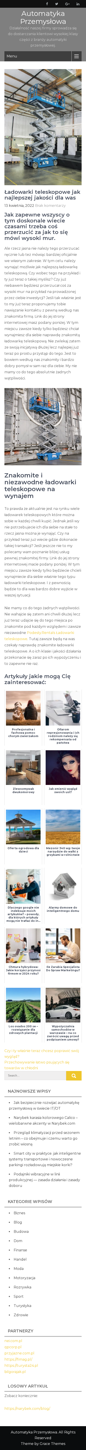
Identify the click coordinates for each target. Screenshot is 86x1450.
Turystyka (22, 1306)
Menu (12, 56)
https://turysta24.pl (21, 1365)
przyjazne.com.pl (19, 1353)
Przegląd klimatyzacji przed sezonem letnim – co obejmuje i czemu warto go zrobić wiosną (44, 1138)
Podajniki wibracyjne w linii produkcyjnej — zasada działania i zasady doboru (44, 1180)
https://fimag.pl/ (18, 1359)
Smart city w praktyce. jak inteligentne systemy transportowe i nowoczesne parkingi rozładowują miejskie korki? (45, 1159)
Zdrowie (21, 1315)
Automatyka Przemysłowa (43, 17)
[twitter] (55, 4)
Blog (18, 1222)
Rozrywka (22, 1287)
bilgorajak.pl (15, 1372)
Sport (19, 1296)
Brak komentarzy (50, 206)
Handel (20, 1259)
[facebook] (46, 4)
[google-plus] (66, 4)
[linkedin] (77, 4)
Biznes (19, 1213)
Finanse (20, 1250)
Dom (18, 1241)
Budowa (21, 1231)
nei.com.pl (13, 1341)
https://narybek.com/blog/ (27, 1409)
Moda (19, 1269)
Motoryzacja (24, 1278)
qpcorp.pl (13, 1347)
